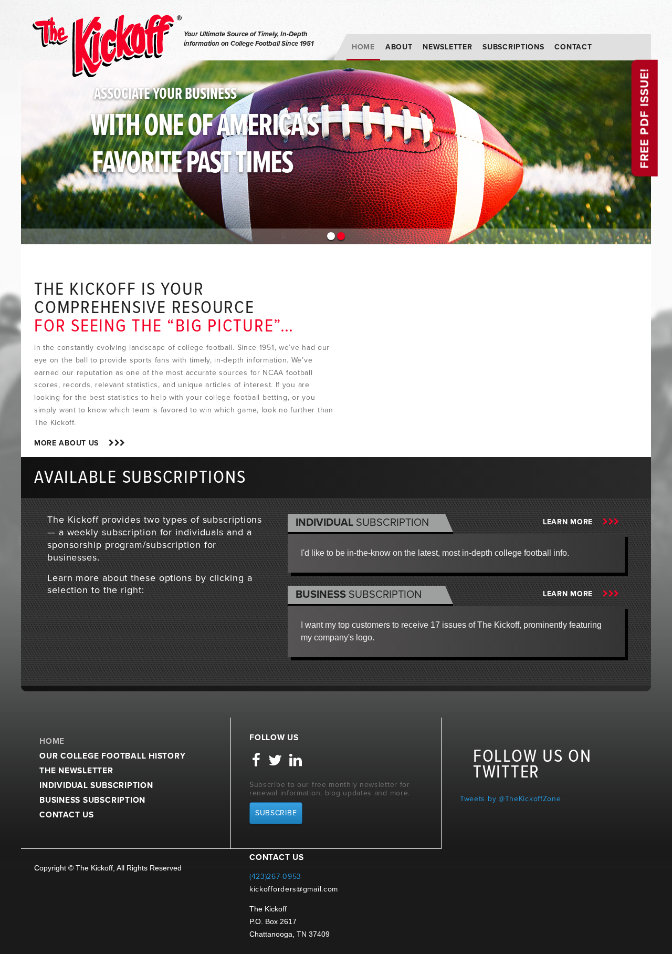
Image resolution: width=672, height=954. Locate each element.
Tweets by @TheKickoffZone (510, 798)
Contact (573, 47)
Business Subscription (92, 800)
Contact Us (66, 815)
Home (363, 47)
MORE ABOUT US (71, 443)
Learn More (573, 521)
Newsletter (447, 47)
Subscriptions (513, 47)
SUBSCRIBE (276, 812)
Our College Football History (112, 756)
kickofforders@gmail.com (293, 889)
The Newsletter (76, 770)
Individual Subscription (96, 785)
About (399, 47)
